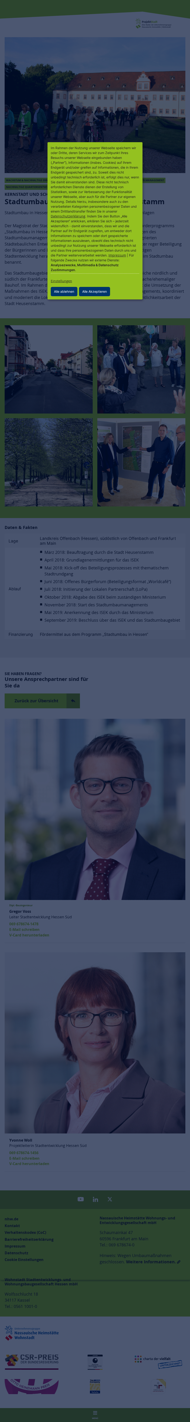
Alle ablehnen (64, 291)
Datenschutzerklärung (68, 216)
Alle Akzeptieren (94, 291)
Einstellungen (61, 281)
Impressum (117, 255)
